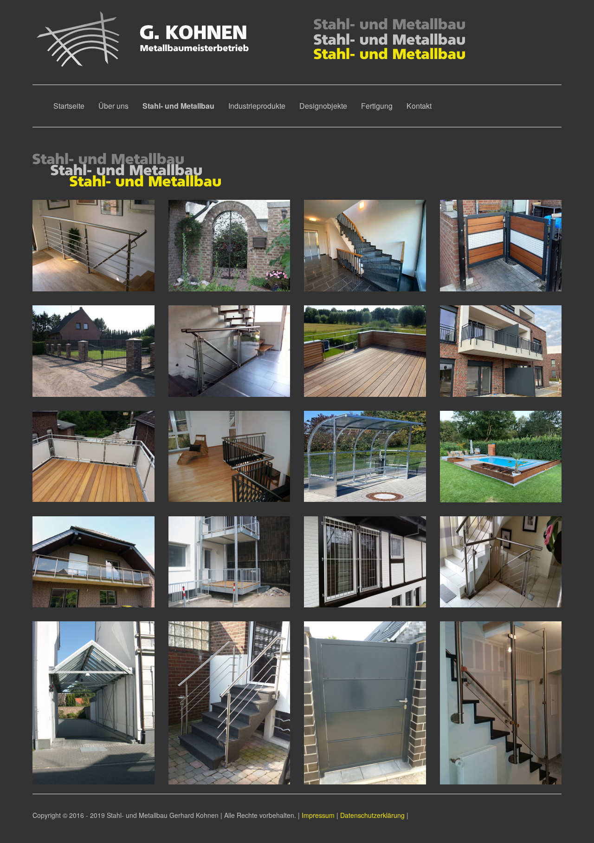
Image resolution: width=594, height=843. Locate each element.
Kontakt (419, 105)
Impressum (318, 815)
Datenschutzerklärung (372, 815)
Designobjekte (323, 105)
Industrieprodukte (256, 105)
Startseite (68, 105)
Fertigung (377, 105)
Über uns (113, 105)
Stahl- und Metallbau (181, 105)
